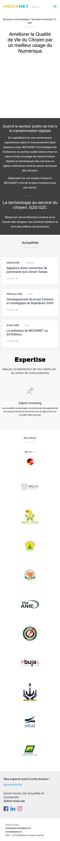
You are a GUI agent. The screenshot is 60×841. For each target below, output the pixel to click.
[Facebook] (6, 808)
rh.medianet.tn (13, 831)
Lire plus (11, 278)
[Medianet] (21, 6)
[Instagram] (19, 808)
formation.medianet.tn (18, 828)
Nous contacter (13, 785)
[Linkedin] (12, 808)
